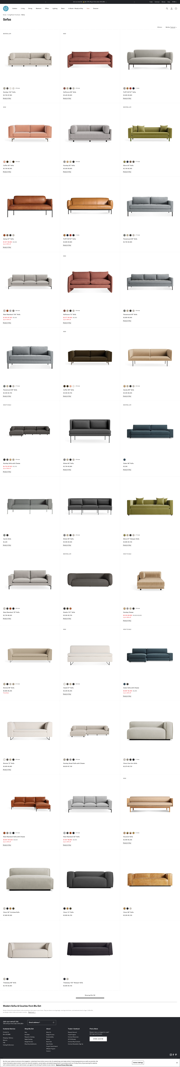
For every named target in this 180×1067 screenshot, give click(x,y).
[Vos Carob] (13, 162)
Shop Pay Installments (30, 1044)
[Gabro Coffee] (7, 235)
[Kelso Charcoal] (70, 88)
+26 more (17, 310)
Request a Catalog (29, 1037)
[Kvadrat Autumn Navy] (127, 162)
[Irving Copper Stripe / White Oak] (124, 833)
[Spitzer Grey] (13, 311)
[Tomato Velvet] (130, 88)
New (26, 1032)
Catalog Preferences (8, 1045)
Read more (31, 1012)
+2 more (137, 832)
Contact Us (6, 1032)
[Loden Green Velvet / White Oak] (133, 833)
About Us (48, 1032)
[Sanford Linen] (4, 88)
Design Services (29, 1041)
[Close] (177, 1063)
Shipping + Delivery (8, 1037)
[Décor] (63, 9)
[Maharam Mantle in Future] (4, 979)
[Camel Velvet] (67, 162)
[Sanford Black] (7, 88)
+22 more (137, 386)
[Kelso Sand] (73, 88)
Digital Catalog (28, 1039)
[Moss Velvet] (7, 162)
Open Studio (49, 1044)
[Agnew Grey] (64, 162)
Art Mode (27, 1034)
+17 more (137, 161)
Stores (163, 1)
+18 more (77, 88)
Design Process (50, 1034)
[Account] (171, 8)
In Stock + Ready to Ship (75, 8)
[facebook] (173, 1055)
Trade (151, 1)
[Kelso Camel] (67, 88)
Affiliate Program (50, 1048)
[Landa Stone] (13, 684)
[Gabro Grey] (64, 459)
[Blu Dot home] (6, 8)
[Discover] (95, 9)
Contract (157, 1)
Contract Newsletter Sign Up (75, 1044)
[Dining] (30, 9)
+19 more (17, 88)
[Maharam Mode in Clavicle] (4, 311)
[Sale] (88, 9)
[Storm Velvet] (127, 684)
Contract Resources (73, 1037)
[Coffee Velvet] (67, 608)
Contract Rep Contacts (74, 1041)
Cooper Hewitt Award (52, 1046)
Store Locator (98, 1039)
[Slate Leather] (130, 759)
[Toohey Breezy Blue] (4, 535)
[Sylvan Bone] (13, 88)
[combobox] (171, 27)
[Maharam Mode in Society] (133, 88)
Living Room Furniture (14, 14)
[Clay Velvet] (4, 162)
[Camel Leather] (10, 908)
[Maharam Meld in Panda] (73, 235)
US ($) (174, 2)
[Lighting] (54, 9)
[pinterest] (176, 1055)
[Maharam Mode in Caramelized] (64, 88)
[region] (90, 1063)
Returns (5, 1040)
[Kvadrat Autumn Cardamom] (130, 162)
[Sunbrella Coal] (7, 535)
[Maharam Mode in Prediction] (124, 88)
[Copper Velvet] (70, 608)
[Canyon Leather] (127, 88)
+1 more (137, 88)
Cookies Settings (138, 1062)
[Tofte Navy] (7, 979)
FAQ (4, 1042)
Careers (48, 1051)
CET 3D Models (72, 1039)
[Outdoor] (14, 9)
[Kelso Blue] (124, 459)
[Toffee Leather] (4, 235)
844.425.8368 (6, 1034)
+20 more (17, 759)
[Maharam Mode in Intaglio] (10, 311)
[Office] (47, 9)
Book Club (49, 1041)
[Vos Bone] (10, 88)
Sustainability (50, 1037)
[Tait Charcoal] (127, 759)
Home (4, 14)
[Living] (23, 9)
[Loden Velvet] (124, 162)
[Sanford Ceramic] (124, 235)
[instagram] (171, 1055)
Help (169, 1)
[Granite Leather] (7, 608)
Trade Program (72, 1034)
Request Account (72, 1032)
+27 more (17, 832)
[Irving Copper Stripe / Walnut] (130, 833)
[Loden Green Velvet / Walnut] (127, 833)
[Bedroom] (38, 9)
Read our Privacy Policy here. (64, 1065)
